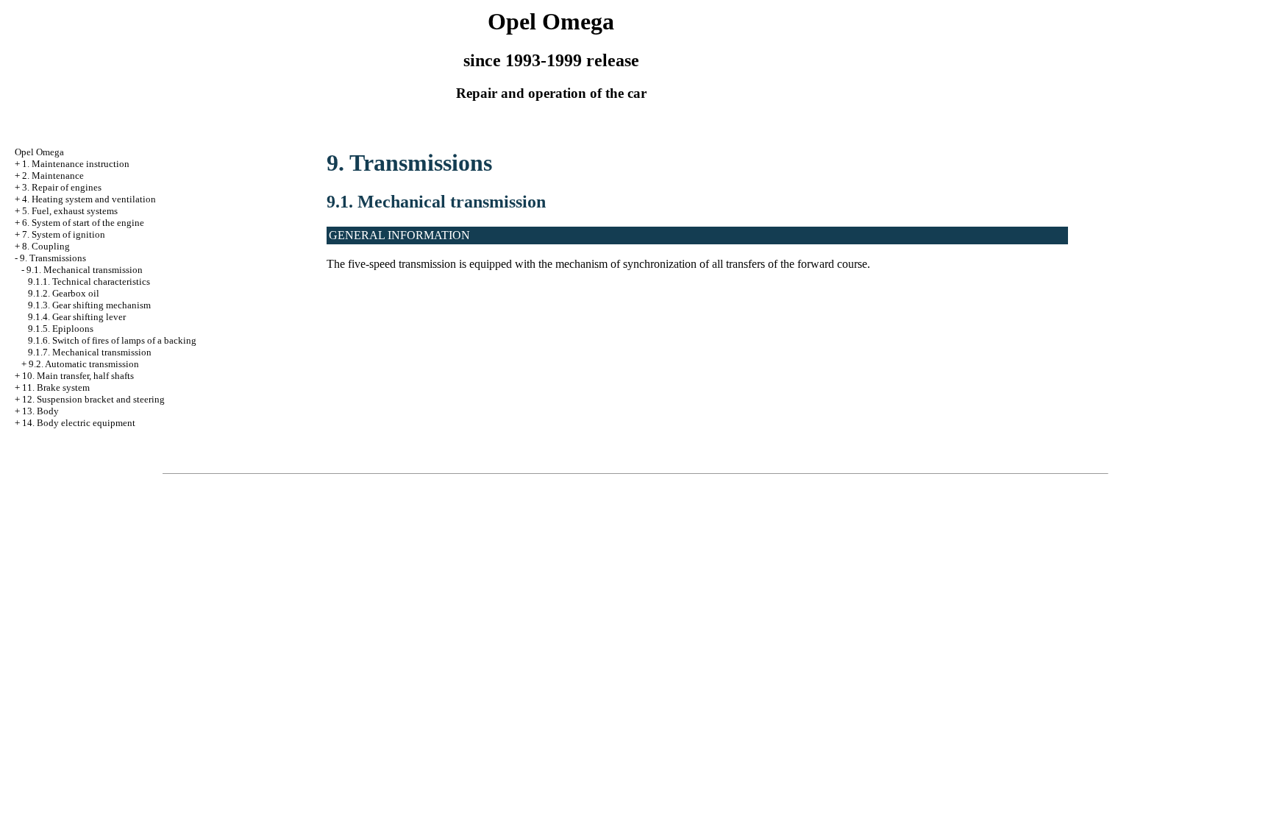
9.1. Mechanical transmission (84, 269)
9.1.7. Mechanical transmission (90, 352)
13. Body (40, 411)
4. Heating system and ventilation (89, 199)
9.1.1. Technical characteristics (89, 281)
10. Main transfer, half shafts (78, 375)
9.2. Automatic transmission (84, 363)
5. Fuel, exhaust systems (70, 210)
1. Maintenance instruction (75, 163)
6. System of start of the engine (83, 222)
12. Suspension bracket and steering (93, 399)
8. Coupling (46, 246)
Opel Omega (39, 151)
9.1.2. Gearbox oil (63, 293)
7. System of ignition (63, 234)
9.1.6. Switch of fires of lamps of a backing (112, 340)
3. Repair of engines (62, 187)
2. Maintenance (53, 175)
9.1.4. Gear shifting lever (77, 316)
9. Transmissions (53, 257)
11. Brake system (56, 387)
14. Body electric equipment (78, 422)
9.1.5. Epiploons (60, 328)
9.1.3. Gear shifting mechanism (89, 305)
